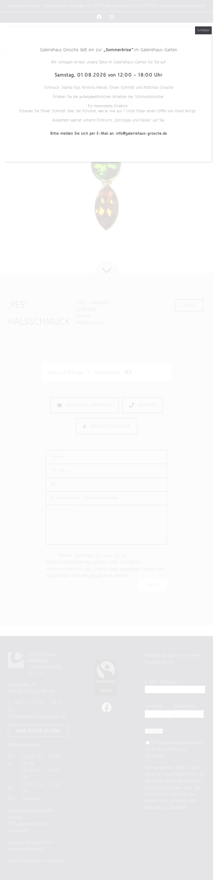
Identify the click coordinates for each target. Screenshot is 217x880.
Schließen (203, 30)
